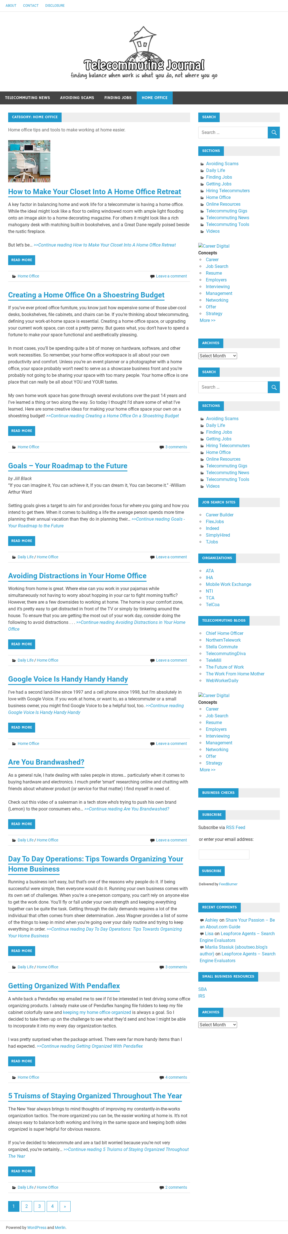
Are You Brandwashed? (46, 762)
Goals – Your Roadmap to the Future (67, 466)
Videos (213, 231)
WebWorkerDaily (222, 680)
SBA (202, 989)
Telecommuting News (27, 97)
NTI (209, 591)
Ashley (211, 920)
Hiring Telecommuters (228, 190)
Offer (211, 307)
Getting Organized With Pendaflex (64, 986)
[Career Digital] (214, 246)
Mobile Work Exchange (228, 584)
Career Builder (219, 515)
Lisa (209, 933)
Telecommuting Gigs (226, 211)
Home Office (155, 97)
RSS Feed (235, 827)
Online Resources (223, 204)
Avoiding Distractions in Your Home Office (77, 576)
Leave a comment (171, 276)
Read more (21, 260)
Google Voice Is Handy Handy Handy (68, 679)
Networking (217, 300)
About (11, 6)
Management (219, 293)
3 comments (176, 447)
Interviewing (218, 286)
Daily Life (25, 557)
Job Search (217, 266)
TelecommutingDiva (226, 653)
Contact (31, 6)
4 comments (176, 1077)
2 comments (176, 1187)
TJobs (212, 542)
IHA (209, 577)
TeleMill (213, 660)
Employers (216, 280)
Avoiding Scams (77, 97)
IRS (201, 996)
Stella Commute (222, 647)
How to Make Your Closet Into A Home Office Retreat (94, 191)
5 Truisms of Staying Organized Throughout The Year (95, 1096)
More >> (207, 320)
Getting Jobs (218, 184)
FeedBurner (228, 884)
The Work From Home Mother (235, 674)
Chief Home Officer (224, 633)
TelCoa (213, 604)
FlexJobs (215, 521)
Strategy (214, 313)
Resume (214, 273)
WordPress (36, 1227)
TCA (210, 598)
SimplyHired (218, 535)
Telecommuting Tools (227, 224)
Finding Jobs (118, 97)
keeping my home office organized (97, 1012)
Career (212, 259)
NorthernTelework (223, 640)
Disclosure (55, 6)
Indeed (212, 528)
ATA (210, 571)
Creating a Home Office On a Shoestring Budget (86, 295)
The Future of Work (225, 667)
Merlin (60, 1227)
